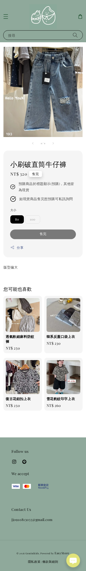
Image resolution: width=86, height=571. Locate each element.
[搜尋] (75, 35)
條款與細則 (50, 561)
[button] (6, 16)
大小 (13, 210)
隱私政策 (34, 561)
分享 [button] (20, 247)
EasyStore (62, 553)
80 (17, 219)
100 (32, 219)
